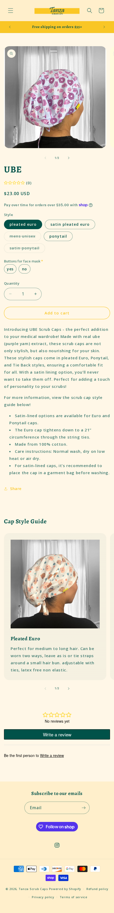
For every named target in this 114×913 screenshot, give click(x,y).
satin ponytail (27, 249)
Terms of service (73, 897)
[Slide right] (68, 158)
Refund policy (97, 889)
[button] (10, 10)
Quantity (11, 283)
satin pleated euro (70, 224)
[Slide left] (45, 158)
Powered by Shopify (65, 889)
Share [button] (15, 488)
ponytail (58, 236)
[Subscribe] (83, 808)
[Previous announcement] (10, 27)
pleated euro (23, 224)
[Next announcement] (104, 27)
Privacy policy (43, 897)
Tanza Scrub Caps (33, 889)
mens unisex (25, 237)
